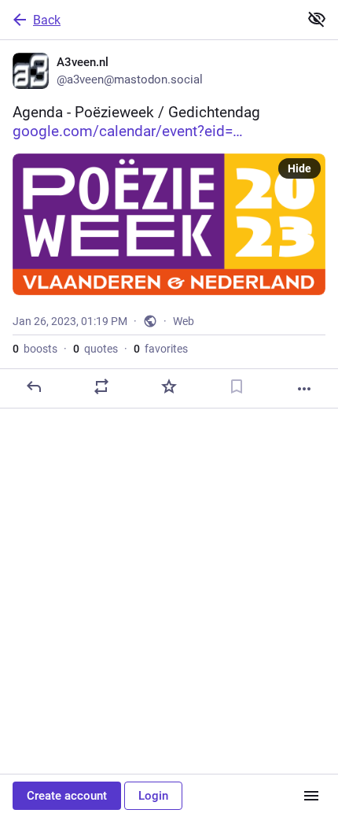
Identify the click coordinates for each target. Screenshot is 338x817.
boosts (35, 348)
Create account (67, 796)
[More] (304, 388)
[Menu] (311, 795)
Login (153, 796)
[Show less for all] (317, 19)
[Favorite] (169, 386)
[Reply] (33, 386)
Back (47, 20)
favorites (161, 348)
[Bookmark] (236, 386)
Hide (299, 168)
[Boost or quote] (101, 386)
